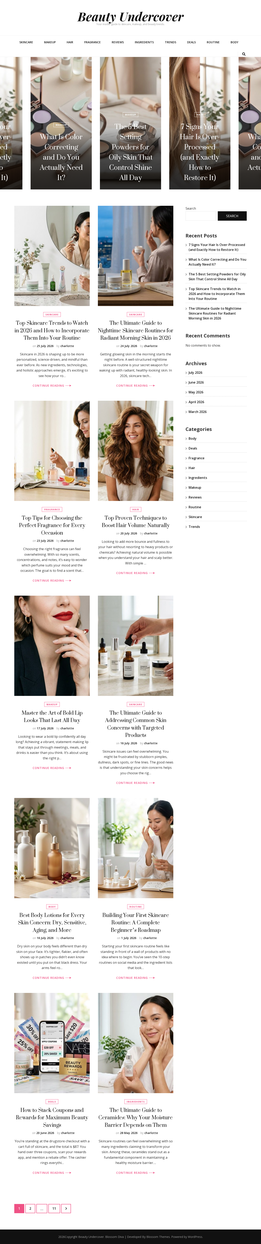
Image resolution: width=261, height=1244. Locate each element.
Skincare (26, 42)
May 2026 (196, 392)
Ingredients (144, 42)
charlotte (67, 346)
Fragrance (92, 42)
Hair (70, 42)
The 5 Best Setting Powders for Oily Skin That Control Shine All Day (61, 152)
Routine (213, 42)
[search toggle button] (244, 54)
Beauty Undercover (131, 16)
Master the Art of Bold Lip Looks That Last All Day (52, 716)
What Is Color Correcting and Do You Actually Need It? (199, 157)
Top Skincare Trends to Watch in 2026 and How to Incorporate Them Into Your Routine (52, 330)
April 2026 (196, 402)
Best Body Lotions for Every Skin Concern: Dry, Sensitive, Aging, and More (52, 922)
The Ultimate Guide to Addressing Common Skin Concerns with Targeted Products (135, 724)
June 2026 (196, 382)
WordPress (195, 1237)
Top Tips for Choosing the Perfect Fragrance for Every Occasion (52, 525)
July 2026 (195, 372)
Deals (191, 42)
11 (56, 1208)
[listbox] (130, 123)
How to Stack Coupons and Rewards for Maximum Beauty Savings (52, 1117)
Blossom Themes (158, 1237)
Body (234, 42)
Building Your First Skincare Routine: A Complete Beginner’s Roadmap (135, 922)
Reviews (118, 42)
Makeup (50, 42)
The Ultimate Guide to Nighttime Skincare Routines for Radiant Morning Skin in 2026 (135, 330)
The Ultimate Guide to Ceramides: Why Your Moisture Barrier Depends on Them (135, 1117)
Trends (170, 42)
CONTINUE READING (49, 385)
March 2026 (198, 411)
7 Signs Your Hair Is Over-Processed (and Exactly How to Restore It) (130, 152)
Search (191, 208)
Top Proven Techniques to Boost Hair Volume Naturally (136, 521)
